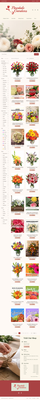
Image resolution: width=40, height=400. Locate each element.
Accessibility (33, 398)
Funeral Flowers (29, 18)
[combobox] (34, 58)
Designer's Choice (6, 18)
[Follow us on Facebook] (21, 393)
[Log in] (35, 10)
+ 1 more (25, 360)
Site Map (38, 398)
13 (31, 333)
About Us (33, 1)
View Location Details (34, 376)
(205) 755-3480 (4, 1)
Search (37, 54)
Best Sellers (13, 18)
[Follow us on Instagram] (19, 393)
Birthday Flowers (21, 18)
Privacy (30, 398)
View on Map (27, 346)
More (35, 18)
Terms (27, 398)
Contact (37, 1)
